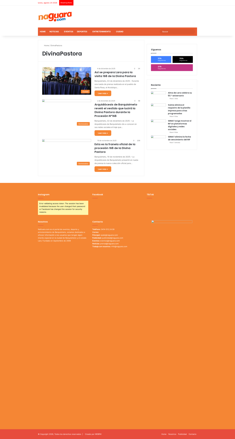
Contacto (192, 434)
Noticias (54, 31)
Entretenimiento (101, 31)
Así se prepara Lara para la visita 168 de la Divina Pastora (115, 74)
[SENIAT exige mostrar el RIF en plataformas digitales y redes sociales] (158, 124)
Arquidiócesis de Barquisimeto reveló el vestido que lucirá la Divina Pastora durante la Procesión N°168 (116, 110)
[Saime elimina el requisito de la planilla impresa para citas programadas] (158, 109)
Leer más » (103, 93)
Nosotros (172, 434)
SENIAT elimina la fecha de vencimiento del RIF (179, 138)
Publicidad (182, 434)
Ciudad (119, 31)
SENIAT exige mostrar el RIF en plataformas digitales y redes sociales (179, 125)
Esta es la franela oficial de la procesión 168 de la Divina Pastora (115, 148)
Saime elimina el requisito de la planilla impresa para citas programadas (179, 109)
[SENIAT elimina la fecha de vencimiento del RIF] (158, 140)
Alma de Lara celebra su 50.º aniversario (180, 94)
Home (43, 31)
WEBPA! (98, 434)
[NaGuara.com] (55, 16)
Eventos (68, 31)
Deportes (82, 31)
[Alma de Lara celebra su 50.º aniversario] (158, 96)
